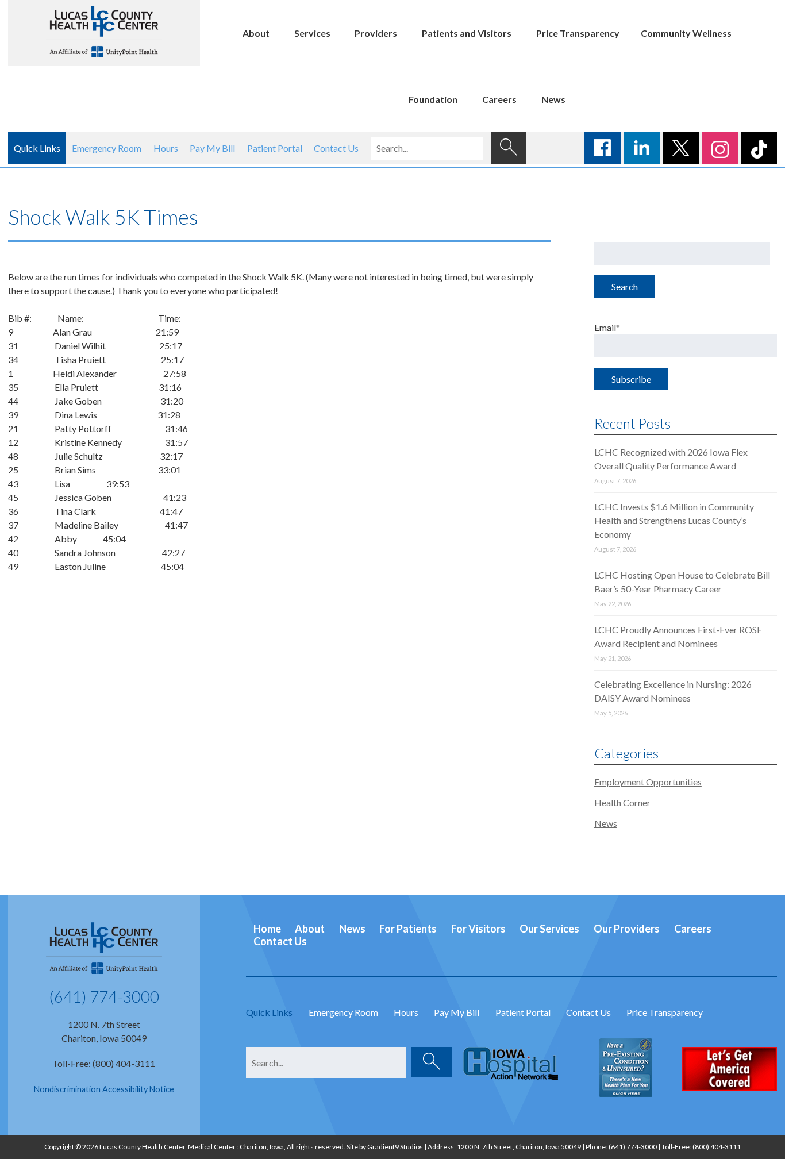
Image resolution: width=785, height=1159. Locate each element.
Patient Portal (274, 148)
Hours (165, 148)
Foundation (433, 99)
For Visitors (478, 928)
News (553, 99)
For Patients (408, 928)
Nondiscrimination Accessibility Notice (104, 1089)
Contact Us (336, 148)
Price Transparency (577, 33)
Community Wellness (686, 33)
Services (312, 33)
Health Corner (622, 802)
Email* (607, 327)
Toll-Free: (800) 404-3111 (103, 1063)
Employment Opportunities (648, 781)
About (256, 33)
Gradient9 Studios (395, 1146)
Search (624, 286)
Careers (499, 99)
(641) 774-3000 (104, 996)
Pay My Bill (212, 148)
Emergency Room (106, 148)
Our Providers (627, 928)
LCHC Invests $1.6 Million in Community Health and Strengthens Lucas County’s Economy (674, 520)
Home (267, 928)
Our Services (549, 928)
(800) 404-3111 (716, 1146)
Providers (376, 33)
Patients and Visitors (466, 33)
